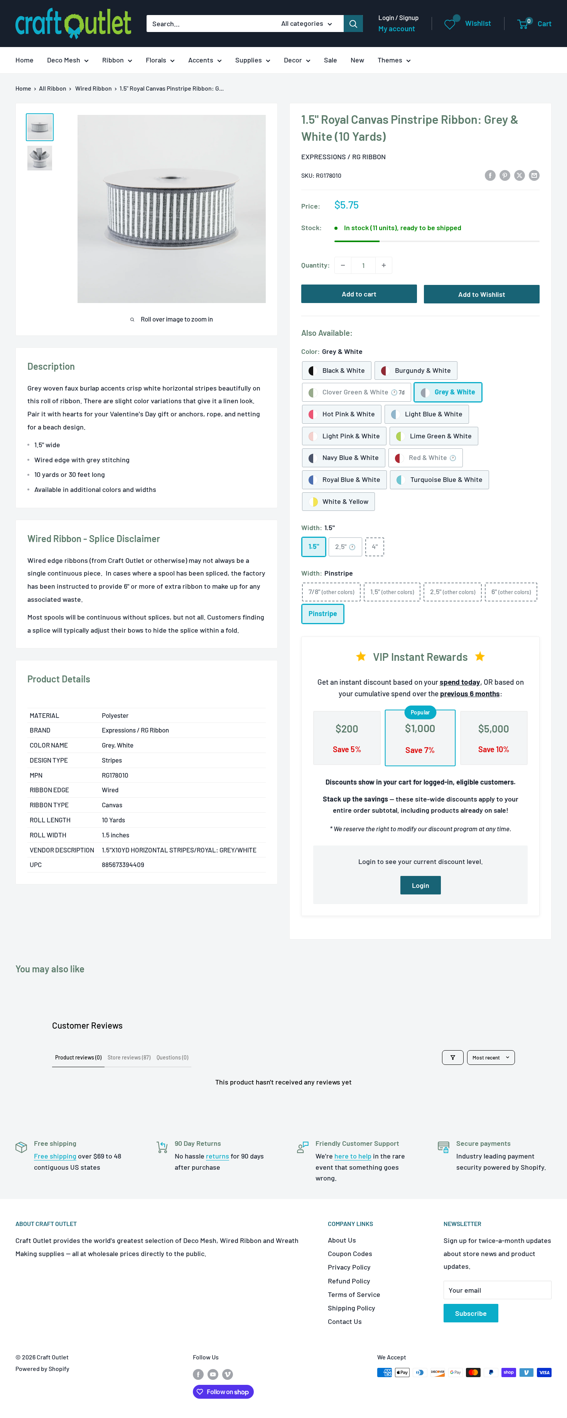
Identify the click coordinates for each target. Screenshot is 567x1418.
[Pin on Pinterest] (505, 174)
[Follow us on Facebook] (198, 1374)
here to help (352, 1156)
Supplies (248, 60)
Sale (330, 60)
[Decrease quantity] (343, 265)
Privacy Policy (349, 1267)
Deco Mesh (63, 60)
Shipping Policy (351, 1307)
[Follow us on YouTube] (213, 1374)
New (357, 60)
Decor (293, 60)
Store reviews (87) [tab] (129, 1057)
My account (396, 28)
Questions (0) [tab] (172, 1057)
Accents (200, 60)
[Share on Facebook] (490, 174)
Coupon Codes (350, 1253)
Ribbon (113, 60)
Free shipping (55, 1156)
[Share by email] (534, 174)
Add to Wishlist (481, 294)
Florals (156, 60)
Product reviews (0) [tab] (78, 1057)
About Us (342, 1240)
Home (24, 60)
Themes (390, 60)
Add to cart (359, 294)
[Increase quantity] (384, 265)
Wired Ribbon (93, 88)
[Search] (353, 23)
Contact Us (345, 1321)
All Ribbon (52, 88)
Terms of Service (354, 1294)
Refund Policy (349, 1281)
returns (217, 1156)
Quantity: (315, 265)
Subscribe (471, 1313)
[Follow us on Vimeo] (227, 1374)
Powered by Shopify (42, 1368)
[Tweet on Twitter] (519, 174)
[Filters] (453, 1057)
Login (420, 885)
